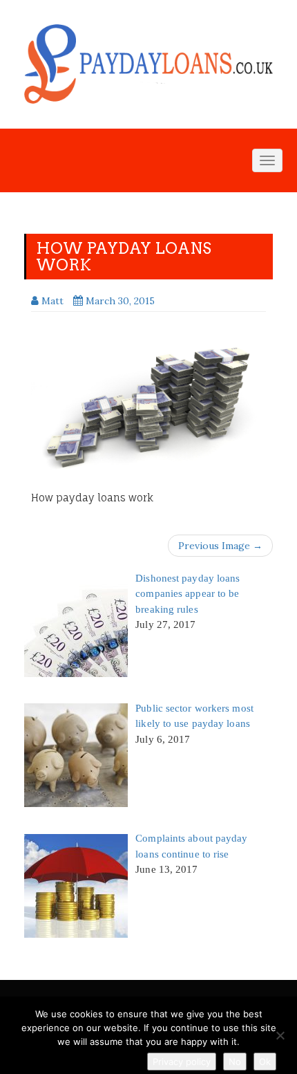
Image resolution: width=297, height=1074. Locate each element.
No (235, 1061)
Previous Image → (220, 545)
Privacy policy (182, 1061)
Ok (265, 1061)
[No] (280, 1035)
